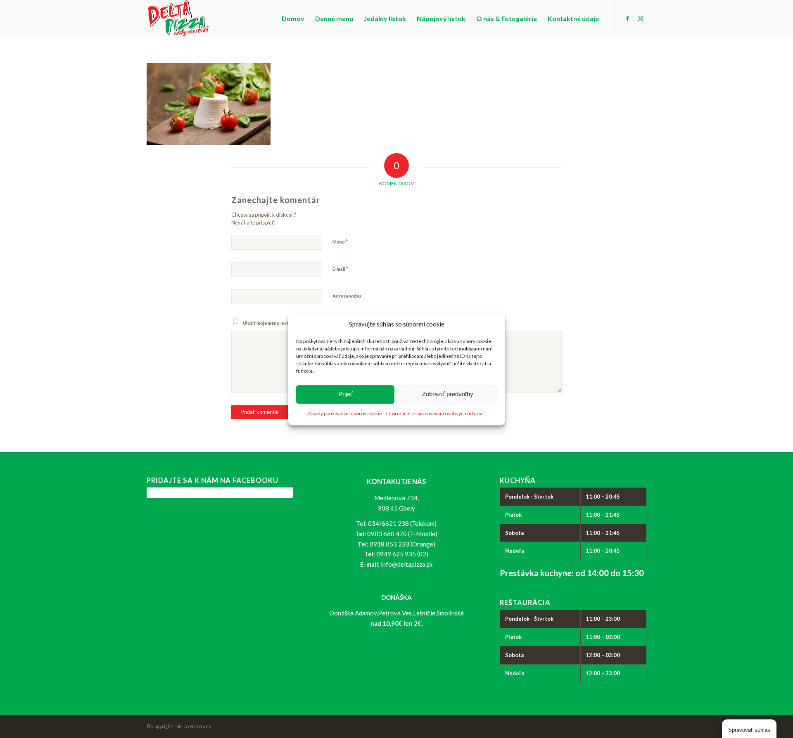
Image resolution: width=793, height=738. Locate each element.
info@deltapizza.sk (406, 564)
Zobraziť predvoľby (447, 394)
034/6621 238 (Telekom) (402, 523)
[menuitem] (293, 18)
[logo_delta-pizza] (178, 18)
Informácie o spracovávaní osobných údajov (434, 413)
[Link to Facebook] (628, 18)
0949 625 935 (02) (402, 554)
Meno (340, 241)
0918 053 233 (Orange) (402, 544)
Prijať (345, 394)
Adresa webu (346, 295)
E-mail (340, 268)
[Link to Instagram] (640, 18)
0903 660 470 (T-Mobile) (402, 533)
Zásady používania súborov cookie (344, 413)
